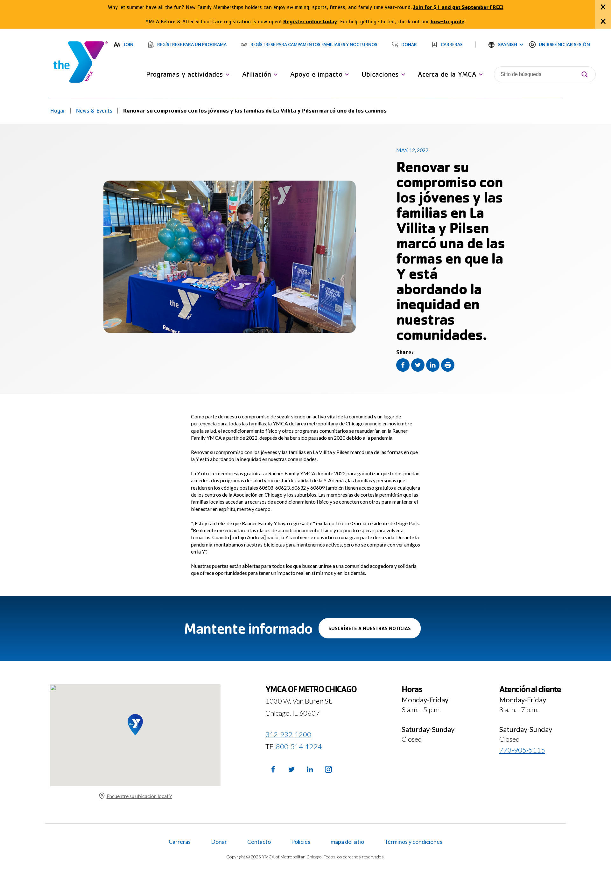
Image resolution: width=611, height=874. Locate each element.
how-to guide (447, 21)
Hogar (57, 110)
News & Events (94, 110)
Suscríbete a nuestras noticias (374, 631)
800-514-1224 (299, 746)
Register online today (310, 21)
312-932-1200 (288, 734)
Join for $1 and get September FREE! (458, 6)
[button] (505, 44)
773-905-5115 (522, 750)
